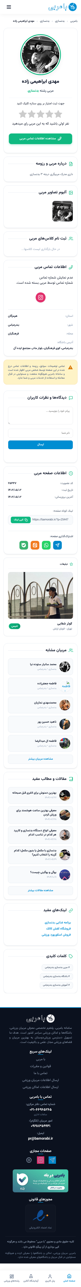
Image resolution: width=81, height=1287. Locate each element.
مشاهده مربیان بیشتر (40, 759)
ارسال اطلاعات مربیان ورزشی (40, 1080)
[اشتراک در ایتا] (35, 545)
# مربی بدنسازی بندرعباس (57, 967)
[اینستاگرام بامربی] (40, 1160)
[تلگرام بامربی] (52, 1160)
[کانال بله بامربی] (40, 1181)
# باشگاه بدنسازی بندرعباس (56, 976)
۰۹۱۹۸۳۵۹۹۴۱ (40, 1126)
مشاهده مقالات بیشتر (40, 890)
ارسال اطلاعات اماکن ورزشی (41, 1087)
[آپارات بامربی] (29, 1160)
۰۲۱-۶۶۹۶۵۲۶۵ (41, 1110)
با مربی (40, 1059)
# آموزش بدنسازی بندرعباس (56, 985)
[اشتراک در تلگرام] (57, 545)
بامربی (74, 21)
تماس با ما (41, 1073)
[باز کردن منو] (8, 7)
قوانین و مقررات (40, 1066)
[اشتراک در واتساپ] (46, 545)
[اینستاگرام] (41, 297)
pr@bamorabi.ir (40, 1139)
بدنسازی (60, 21)
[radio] (23, 115)
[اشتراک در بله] (23, 545)
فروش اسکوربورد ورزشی (56, 935)
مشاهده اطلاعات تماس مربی (37, 138)
